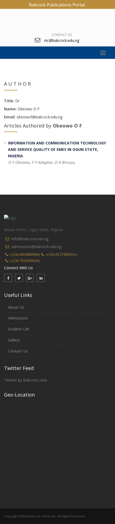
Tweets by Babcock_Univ (25, 380)
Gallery (14, 340)
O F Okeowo (18, 162)
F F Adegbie (42, 162)
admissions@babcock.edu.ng (36, 246)
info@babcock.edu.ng (29, 238)
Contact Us (62, 34)
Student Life (18, 329)
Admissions (18, 318)
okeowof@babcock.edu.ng (39, 116)
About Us (16, 307)
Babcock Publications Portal (57, 5)
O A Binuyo (64, 162)
